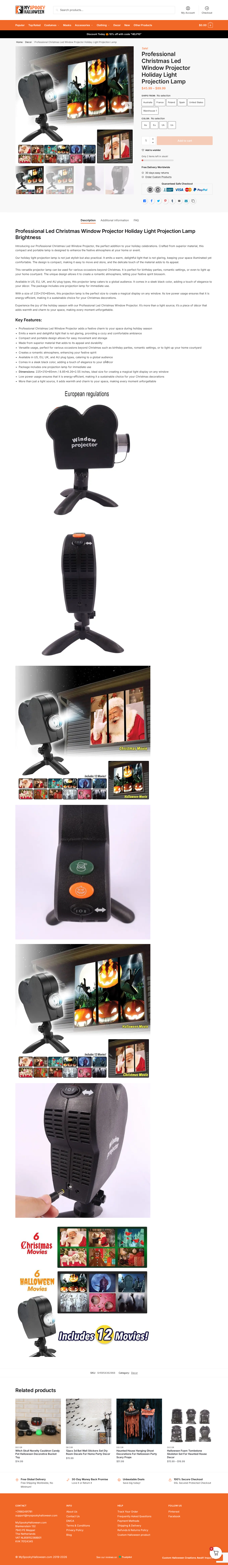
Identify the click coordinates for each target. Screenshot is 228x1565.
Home (19, 42)
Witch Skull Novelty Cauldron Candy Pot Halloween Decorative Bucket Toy (37, 1454)
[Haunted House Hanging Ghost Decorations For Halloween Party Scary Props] (139, 1421)
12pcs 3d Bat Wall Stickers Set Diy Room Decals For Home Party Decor (88, 1452)
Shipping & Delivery (129, 1525)
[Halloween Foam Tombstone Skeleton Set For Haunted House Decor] (190, 1421)
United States (196, 102)
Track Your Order (127, 1511)
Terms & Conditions (78, 1525)
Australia (147, 102)
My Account (188, 12)
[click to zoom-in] (74, 105)
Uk (163, 125)
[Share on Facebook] (152, 201)
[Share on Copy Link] (193, 201)
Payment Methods (128, 1520)
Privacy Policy (74, 1530)
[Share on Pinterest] (165, 201)
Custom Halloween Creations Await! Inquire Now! (191, 1557)
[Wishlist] (55, 1403)
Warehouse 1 (150, 110)
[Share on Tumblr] (172, 201)
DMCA (70, 1520)
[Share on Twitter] (158, 201)
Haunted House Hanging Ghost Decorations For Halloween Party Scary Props (136, 1454)
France (160, 102)
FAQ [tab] (136, 220)
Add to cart (185, 140)
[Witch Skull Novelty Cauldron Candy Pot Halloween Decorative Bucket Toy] (38, 1421)
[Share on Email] (179, 201)
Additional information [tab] (115, 220)
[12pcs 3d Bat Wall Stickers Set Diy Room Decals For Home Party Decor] (89, 1421)
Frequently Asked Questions (134, 1516)
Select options (38, 1468)
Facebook (174, 1516)
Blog (69, 1534)
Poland (171, 102)
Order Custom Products (158, 176)
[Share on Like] (145, 201)
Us (171, 125)
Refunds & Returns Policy (132, 1530)
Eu (154, 125)
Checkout (207, 12)
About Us (71, 1511)
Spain (182, 102)
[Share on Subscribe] (186, 201)
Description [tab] (88, 220)
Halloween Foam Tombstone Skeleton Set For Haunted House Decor (187, 1454)
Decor (28, 42)
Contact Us (73, 1516)
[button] (128, 105)
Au (145, 125)
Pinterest (173, 1511)
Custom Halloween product (133, 1534)
